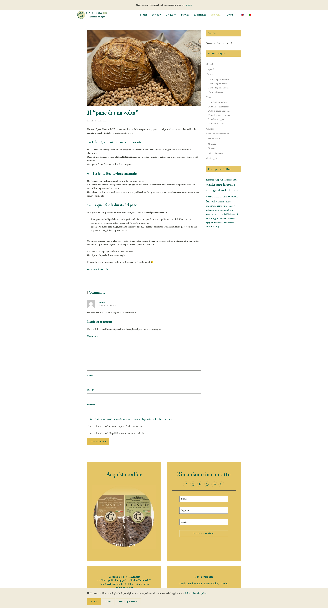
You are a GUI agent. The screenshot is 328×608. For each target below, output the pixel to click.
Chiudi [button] (189, 5)
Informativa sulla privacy (196, 593)
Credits (225, 583)
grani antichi (221, 190)
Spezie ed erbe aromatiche (218, 133)
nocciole (226, 210)
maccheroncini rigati (217, 206)
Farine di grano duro (217, 83)
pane (89, 269)
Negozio (171, 14)
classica (210, 185)
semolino (231, 218)
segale (236, 214)
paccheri (210, 214)
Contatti (231, 14)
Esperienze (200, 14)
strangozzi (220, 222)
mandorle (232, 206)
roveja (223, 214)
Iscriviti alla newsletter (203, 533)
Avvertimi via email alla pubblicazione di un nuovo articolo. (117, 433)
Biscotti (212, 148)
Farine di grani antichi (218, 87)
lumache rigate (224, 201)
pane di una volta (100, 269)
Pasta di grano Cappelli (219, 111)
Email (90, 390)
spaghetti (210, 222)
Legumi (210, 69)
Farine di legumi (216, 92)
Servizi (185, 14)
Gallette (210, 128)
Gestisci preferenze (128, 601)
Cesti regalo (211, 158)
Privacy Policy (211, 583)
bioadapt (210, 179)
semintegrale (213, 218)
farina (219, 185)
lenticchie (211, 201)
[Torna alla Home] (93, 14)
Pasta (208, 97)
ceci (235, 180)
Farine (209, 74)
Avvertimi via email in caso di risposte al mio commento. (116, 426)
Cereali (209, 64)
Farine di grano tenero (218, 79)
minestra (210, 209)
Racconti (216, 14)
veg (217, 226)
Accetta (93, 601)
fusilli (232, 184)
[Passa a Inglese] (242, 14)
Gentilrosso (209, 191)
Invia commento (98, 441)
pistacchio (217, 214)
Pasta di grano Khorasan (219, 115)
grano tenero (230, 196)
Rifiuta (108, 601)
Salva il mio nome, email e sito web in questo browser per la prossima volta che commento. (130, 419)
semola (224, 218)
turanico (210, 226)
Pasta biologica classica (218, 102)
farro (226, 185)
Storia (143, 14)
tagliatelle (229, 222)
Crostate (212, 144)
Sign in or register (203, 576)
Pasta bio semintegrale (218, 106)
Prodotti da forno (214, 153)
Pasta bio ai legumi (216, 119)
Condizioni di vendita (190, 583)
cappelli (218, 179)
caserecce (227, 179)
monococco (219, 210)
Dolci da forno (213, 138)
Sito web (91, 404)
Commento (92, 336)
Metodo (156, 14)
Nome (90, 375)
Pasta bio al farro (215, 123)
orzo (231, 210)
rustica (230, 214)
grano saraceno (218, 197)
